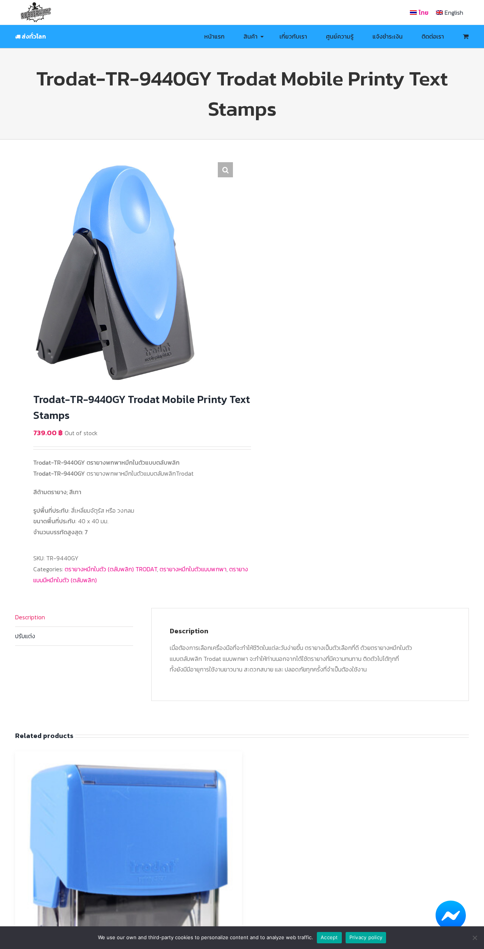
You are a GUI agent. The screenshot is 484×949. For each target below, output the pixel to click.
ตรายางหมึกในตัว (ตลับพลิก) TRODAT (111, 569)
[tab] (74, 617)
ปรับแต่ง (25, 635)
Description (30, 617)
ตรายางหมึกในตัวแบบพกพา (193, 569)
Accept (329, 937)
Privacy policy (366, 937)
